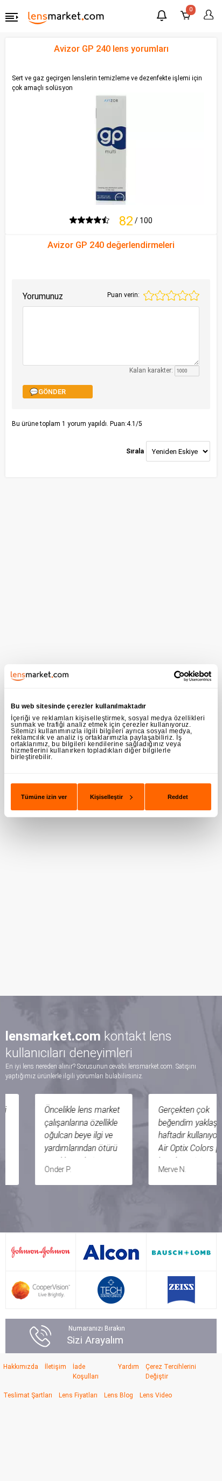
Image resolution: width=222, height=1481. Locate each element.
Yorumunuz (43, 296)
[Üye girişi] (207, 14)
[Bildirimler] (161, 16)
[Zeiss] (181, 1290)
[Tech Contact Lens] (111, 1290)
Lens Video (156, 1395)
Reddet (178, 797)
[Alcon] (110, 1252)
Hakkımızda (20, 1366)
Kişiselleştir (106, 797)
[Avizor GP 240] (111, 148)
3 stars (171, 295)
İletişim (55, 1366)
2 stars (160, 295)
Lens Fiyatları (78, 1395)
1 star (148, 295)
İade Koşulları (86, 1371)
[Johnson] (40, 1252)
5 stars (194, 295)
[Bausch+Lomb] (181, 1252)
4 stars (182, 295)
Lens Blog (118, 1395)
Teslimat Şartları (27, 1395)
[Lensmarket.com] (66, 17)
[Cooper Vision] (40, 1290)
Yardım (128, 1366)
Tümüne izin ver (44, 797)
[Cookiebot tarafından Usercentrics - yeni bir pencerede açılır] (164, 675)
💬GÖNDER (48, 392)
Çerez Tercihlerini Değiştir (170, 1371)
